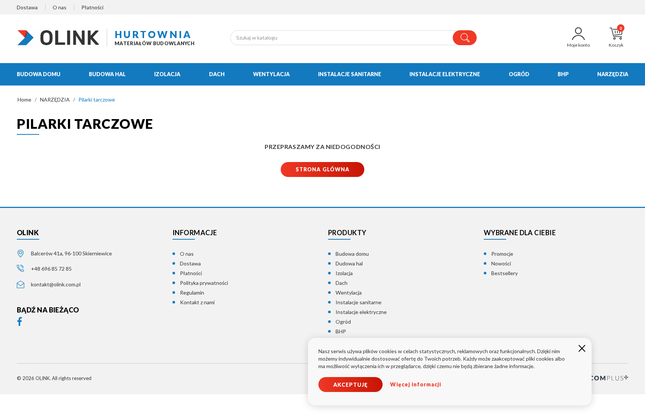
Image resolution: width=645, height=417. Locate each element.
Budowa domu (352, 253)
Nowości (501, 263)
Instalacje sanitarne (358, 302)
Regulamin (192, 292)
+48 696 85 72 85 (51, 268)
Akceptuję (350, 385)
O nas (59, 7)
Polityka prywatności (204, 283)
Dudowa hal (349, 263)
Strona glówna (322, 169)
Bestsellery (504, 273)
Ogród (343, 321)
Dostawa (27, 7)
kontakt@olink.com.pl (56, 284)
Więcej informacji (415, 384)
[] (465, 37)
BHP (341, 331)
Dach (342, 283)
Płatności (92, 7)
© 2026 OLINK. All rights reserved (54, 378)
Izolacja (344, 273)
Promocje (502, 253)
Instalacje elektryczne (361, 312)
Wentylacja (349, 292)
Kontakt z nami (197, 302)
